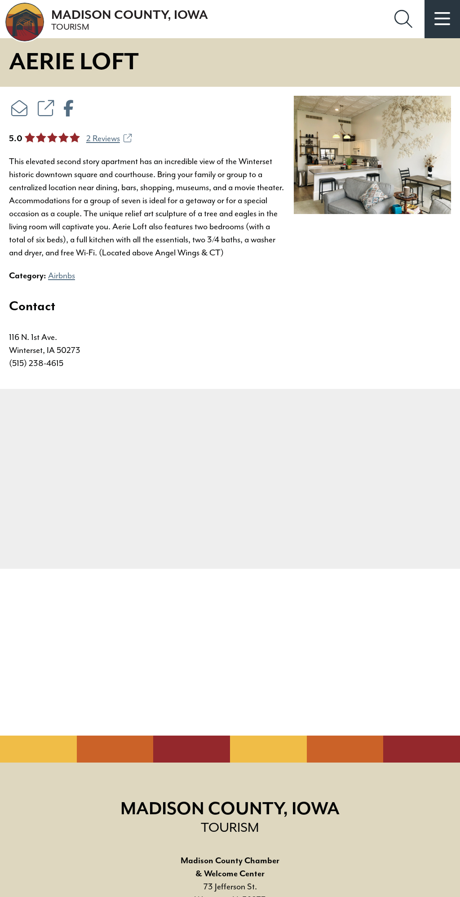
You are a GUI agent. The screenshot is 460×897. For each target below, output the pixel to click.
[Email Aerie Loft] (19, 110)
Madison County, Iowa (129, 20)
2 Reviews (103, 138)
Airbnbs (61, 275)
